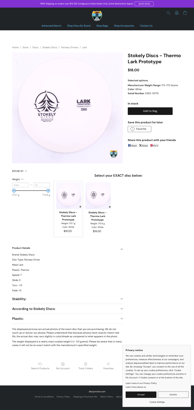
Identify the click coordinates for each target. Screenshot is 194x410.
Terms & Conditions (44, 396)
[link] (157, 401)
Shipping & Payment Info (85, 396)
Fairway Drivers (69, 47)
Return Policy (106, 396)
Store (25, 47)
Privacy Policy (63, 396)
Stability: (19, 299)
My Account (63, 368)
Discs (35, 47)
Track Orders (86, 368)
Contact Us (146, 25)
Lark (84, 47)
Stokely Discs (49, 47)
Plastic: (18, 318)
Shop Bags (102, 25)
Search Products (40, 368)
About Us (120, 396)
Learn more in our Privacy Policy (141, 383)
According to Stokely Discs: (33, 309)
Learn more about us (136, 387)
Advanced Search (51, 25)
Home (15, 47)
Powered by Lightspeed (97, 401)
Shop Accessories (124, 25)
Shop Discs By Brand (78, 25)
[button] (144, 4)
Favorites (108, 368)
